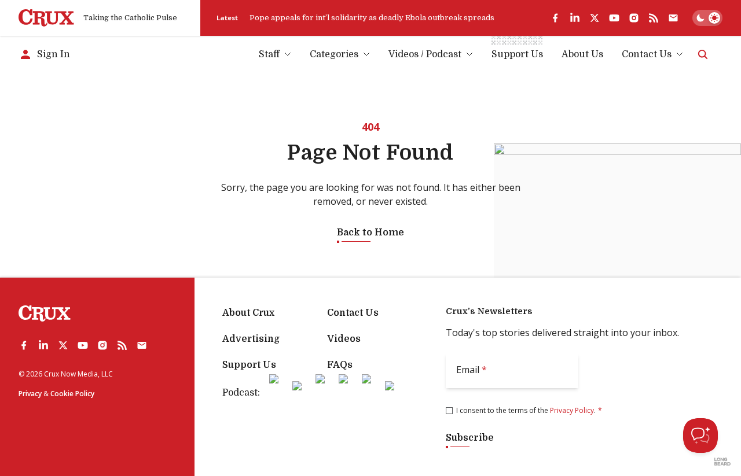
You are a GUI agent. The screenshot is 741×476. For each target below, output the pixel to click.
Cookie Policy (72, 393)
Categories (334, 54)
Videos (344, 339)
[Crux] (46, 18)
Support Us (249, 365)
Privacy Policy (572, 410)
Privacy (30, 393)
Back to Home (370, 232)
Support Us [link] (517, 54)
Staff (269, 54)
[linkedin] (575, 18)
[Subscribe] (673, 18)
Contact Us (647, 54)
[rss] (653, 18)
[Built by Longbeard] (722, 461)
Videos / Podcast (424, 54)
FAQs (340, 365)
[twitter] (594, 18)
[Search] (703, 54)
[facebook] (555, 18)
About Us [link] (582, 54)
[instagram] (634, 18)
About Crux (248, 313)
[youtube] (614, 18)
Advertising (251, 339)
